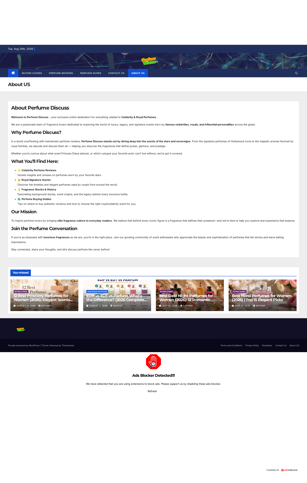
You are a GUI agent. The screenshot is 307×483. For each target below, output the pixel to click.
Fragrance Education (97, 291)
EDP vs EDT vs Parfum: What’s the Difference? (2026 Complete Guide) (115, 299)
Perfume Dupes (90, 73)
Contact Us (116, 73)
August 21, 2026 (26, 305)
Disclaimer (267, 345)
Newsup (54, 345)
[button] (296, 73)
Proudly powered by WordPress (24, 345)
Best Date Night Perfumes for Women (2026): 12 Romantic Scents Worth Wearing (186, 299)
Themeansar (68, 345)
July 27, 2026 (243, 305)
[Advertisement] (96, 22)
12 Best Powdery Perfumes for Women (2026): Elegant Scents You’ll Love (42, 299)
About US (138, 73)
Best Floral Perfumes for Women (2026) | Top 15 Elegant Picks (261, 297)
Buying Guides (32, 73)
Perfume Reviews (61, 73)
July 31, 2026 (170, 305)
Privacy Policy (252, 345)
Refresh (152, 391)
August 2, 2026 (98, 305)
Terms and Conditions (231, 345)
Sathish (46, 305)
